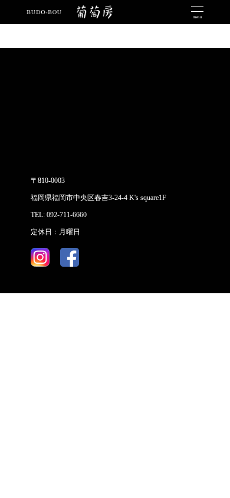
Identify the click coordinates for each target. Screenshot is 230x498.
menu (197, 17)
